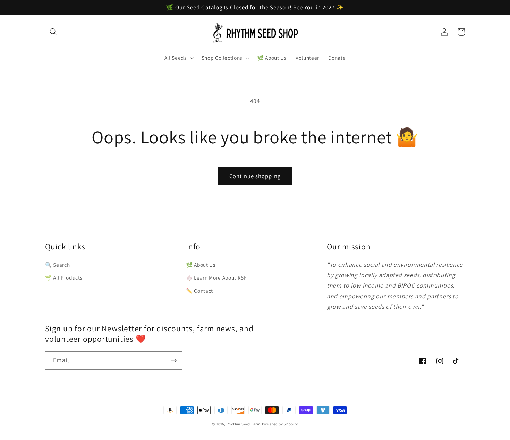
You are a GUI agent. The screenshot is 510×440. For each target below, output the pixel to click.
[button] (53, 32)
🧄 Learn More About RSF (216, 277)
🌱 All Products (63, 277)
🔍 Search (57, 264)
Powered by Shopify (280, 424)
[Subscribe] (173, 360)
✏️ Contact (199, 290)
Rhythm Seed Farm (244, 424)
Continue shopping (255, 176)
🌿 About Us (200, 264)
